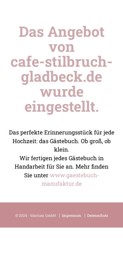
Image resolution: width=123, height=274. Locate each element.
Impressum (71, 215)
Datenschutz (97, 215)
